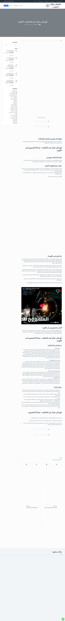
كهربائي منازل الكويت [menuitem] (58, 1)
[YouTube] (5, 1)
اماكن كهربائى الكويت (13, 93)
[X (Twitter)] (47, 464)
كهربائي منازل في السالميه (57, 459)
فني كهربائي (26, 24)
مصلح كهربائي (47, 357)
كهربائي (16, 113)
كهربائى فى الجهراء (14, 108)
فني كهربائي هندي (46, 376)
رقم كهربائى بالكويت (13, 96)
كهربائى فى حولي (14, 111)
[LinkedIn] (26, 464)
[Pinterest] (7, 1)
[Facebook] (57, 464)
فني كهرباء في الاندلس (36, 161)
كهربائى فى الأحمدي (13, 106)
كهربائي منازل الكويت (13, 117)
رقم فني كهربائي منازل (53, 403)
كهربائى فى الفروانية (13, 109)
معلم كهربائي (15, 121)
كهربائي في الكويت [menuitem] (16, 5)
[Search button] (6, 45)
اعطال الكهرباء (14, 90)
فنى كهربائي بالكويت (13, 98)
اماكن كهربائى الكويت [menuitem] (40, 1)
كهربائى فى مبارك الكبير (13, 112)
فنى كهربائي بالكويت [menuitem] (52, 1)
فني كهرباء (15, 100)
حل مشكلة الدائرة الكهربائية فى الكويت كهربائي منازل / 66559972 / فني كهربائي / (9, 67)
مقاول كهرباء (24, 383)
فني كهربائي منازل (14, 104)
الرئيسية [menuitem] (21, 5)
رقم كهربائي (15, 97)
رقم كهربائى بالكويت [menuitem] (46, 1)
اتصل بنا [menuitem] (35, 1)
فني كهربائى (15, 101)
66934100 (6, 5)
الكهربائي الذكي (14, 92)
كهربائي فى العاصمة (13, 115)
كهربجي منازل (35, 266)
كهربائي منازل (29, 282)
